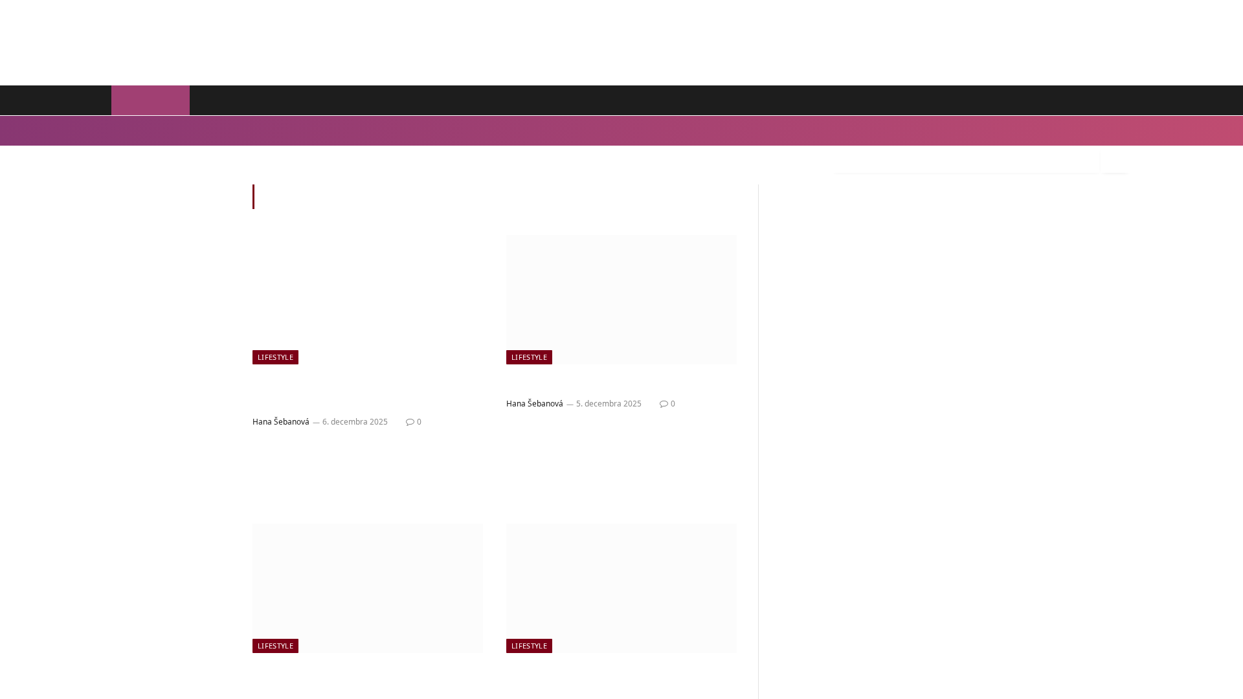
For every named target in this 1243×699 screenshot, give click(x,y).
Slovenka (221, 100)
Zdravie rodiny (404, 100)
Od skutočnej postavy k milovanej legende (360, 392)
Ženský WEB (150, 100)
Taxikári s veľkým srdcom (587, 383)
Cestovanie (325, 131)
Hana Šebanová (280, 421)
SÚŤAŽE (1050, 100)
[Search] (1115, 160)
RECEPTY (1107, 100)
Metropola (483, 100)
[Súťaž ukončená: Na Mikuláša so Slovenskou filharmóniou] (621, 588)
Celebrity (276, 131)
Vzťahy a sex (381, 131)
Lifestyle (132, 131)
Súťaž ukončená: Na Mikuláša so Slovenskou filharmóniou (609, 680)
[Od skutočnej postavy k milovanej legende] (367, 299)
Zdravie (234, 131)
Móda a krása (184, 131)
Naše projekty (561, 100)
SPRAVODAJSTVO (973, 100)
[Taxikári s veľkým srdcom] (621, 299)
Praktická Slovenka (306, 100)
